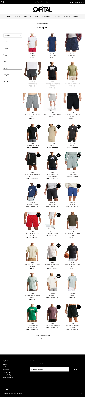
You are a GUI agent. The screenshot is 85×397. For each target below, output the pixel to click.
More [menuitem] (66, 17)
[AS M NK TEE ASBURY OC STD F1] (52, 252)
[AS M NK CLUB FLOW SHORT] (32, 221)
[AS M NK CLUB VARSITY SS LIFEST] (52, 71)
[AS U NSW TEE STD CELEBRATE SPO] (52, 161)
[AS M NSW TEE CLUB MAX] (52, 313)
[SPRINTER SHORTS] (52, 221)
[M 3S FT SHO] (52, 192)
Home (38, 23)
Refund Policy (7, 372)
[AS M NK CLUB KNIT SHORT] (52, 102)
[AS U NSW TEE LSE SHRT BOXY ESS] (73, 221)
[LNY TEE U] (52, 282)
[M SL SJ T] (52, 133)
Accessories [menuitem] (46, 17)
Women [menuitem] (26, 17)
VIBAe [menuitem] (75, 17)
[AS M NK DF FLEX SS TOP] (73, 71)
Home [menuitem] (9, 17)
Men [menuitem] (16, 17)
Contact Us (6, 369)
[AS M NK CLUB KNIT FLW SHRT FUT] (32, 161)
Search (5, 364)
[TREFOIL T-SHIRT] (32, 192)
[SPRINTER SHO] (73, 43)
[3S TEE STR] (32, 43)
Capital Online (18, 393)
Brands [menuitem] (56, 17)
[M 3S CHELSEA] (73, 161)
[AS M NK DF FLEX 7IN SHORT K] (73, 313)
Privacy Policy (7, 375)
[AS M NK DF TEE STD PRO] (32, 133)
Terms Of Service (8, 377)
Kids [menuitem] (36, 17)
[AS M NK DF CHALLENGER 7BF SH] (32, 102)
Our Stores (6, 367)
